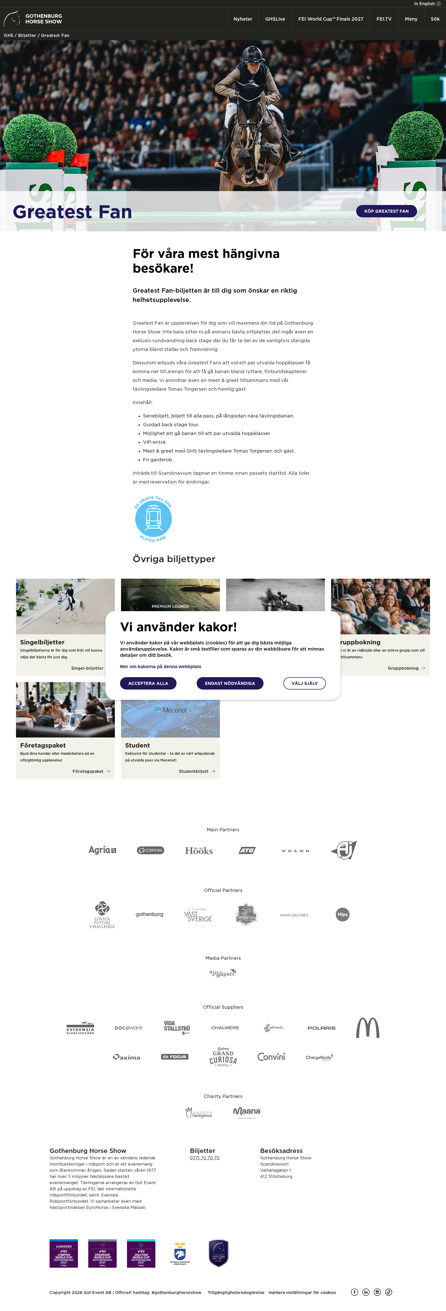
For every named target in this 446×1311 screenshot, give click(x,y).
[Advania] (273, 1028)
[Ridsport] (223, 973)
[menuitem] (427, 3)
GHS (8, 35)
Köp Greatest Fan (386, 211)
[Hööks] (199, 851)
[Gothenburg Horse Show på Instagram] (379, 1294)
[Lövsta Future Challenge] (102, 915)
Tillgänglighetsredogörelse (236, 1292)
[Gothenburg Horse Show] (218, 1253)
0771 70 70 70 (205, 1158)
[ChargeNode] (320, 1057)
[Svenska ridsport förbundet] (180, 1253)
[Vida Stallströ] (177, 1028)
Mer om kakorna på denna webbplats (160, 666)
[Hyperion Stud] (246, 915)
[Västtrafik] (153, 540)
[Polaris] (322, 1028)
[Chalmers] (225, 1028)
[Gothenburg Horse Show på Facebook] (356, 1294)
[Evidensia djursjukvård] (80, 1028)
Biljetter (26, 35)
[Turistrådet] (198, 914)
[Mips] (342, 915)
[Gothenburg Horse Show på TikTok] (390, 1294)
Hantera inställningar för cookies (302, 1292)
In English (424, 3)
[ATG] (247, 851)
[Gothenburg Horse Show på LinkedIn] (368, 1294)
